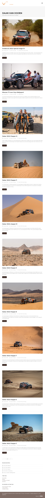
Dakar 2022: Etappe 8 (9, 312)
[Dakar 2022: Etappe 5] (22, 427)
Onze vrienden (5, 487)
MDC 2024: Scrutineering (7, 470)
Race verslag (26, 50)
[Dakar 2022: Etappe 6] (22, 383)
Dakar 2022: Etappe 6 (9, 399)
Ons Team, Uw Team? (6, 480)
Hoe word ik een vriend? (6, 486)
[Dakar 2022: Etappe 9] (22, 252)
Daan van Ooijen (13, 50)
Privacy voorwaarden (25, 493)
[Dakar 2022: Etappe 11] (22, 164)
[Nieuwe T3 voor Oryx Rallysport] (22, 76)
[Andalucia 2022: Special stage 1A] (22, 32)
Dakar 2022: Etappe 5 (9, 443)
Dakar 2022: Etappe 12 (9, 136)
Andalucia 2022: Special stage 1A (13, 48)
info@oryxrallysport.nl (34, 493)
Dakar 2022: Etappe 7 (9, 355)
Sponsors (4, 481)
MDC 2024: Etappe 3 (7, 465)
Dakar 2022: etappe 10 (9, 224)
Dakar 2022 (20, 138)
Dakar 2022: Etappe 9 (9, 268)
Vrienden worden (5, 488)
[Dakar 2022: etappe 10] (22, 208)
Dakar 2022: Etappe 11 (9, 180)
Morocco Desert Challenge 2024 (9, 472)
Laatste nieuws (21, 94)
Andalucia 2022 (21, 50)
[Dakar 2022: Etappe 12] (22, 120)
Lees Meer (4, 57)
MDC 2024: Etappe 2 (7, 467)
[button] (42, 3)
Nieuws (3, 479)
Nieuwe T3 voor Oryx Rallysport (13, 92)
